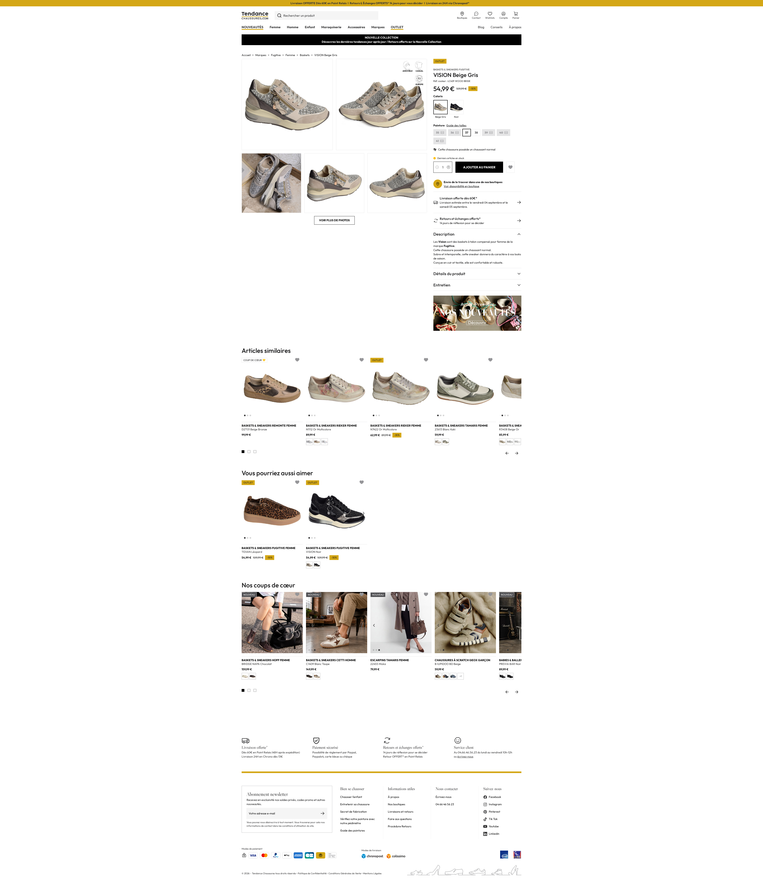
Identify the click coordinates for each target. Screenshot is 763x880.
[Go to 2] (249, 451)
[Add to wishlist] (510, 167)
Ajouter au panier (479, 167)
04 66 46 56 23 (445, 804)
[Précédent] (245, 391)
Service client (463, 747)
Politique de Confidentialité (312, 873)
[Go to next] (516, 453)
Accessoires (356, 27)
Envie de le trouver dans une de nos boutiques (473, 182)
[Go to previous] (507, 453)
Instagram (495, 804)
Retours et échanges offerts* (460, 219)
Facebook (495, 797)
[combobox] (326, 15)
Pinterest (494, 811)
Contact (476, 17)
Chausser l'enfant (351, 797)
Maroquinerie (331, 27)
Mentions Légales (372, 873)
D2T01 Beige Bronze (254, 429)
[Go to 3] (255, 451)
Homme (292, 27)
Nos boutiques (396, 804)
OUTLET (397, 27)
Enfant (310, 27)
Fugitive (276, 55)
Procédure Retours (399, 826)
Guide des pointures (352, 830)
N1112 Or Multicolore (318, 429)
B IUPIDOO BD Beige (448, 664)
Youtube (494, 826)
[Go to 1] (243, 451)
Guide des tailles (456, 125)
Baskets (305, 55)
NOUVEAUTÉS (252, 27)
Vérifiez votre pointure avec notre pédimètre (357, 821)
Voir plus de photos (334, 220)
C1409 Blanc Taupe (318, 664)
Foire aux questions (400, 819)
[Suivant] (299, 391)
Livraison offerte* (255, 747)
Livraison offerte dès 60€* (458, 198)
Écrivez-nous (443, 797)
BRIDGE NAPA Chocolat (257, 664)
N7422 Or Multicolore (383, 429)
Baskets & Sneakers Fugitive (451, 69)
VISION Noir (313, 552)
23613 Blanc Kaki (445, 429)
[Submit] (279, 15)
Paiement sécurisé (325, 747)
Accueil (246, 55)
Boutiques (462, 17)
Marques (377, 27)
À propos (515, 27)
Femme (275, 27)
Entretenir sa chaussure (355, 804)
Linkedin (494, 833)
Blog (481, 27)
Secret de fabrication (353, 811)
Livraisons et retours (400, 811)
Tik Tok (493, 819)
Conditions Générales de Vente (344, 873)
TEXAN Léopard (252, 552)
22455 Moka (378, 664)
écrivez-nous (465, 756)
